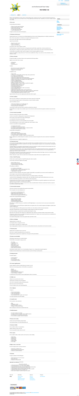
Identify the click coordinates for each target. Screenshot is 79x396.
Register (62, 0)
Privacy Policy (59, 26)
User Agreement (59, 27)
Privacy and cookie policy (35, 392)
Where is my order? (21, 379)
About (18, 14)
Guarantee (58, 29)
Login (59, 0)
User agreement (27, 392)
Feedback (58, 22)
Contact (24, 14)
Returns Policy (20, 376)
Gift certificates (42, 376)
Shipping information (60, 28)
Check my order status (60, 34)
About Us (31, 376)
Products (13, 14)
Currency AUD (67, 0)
